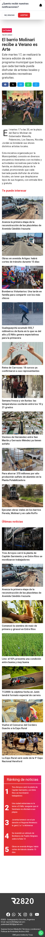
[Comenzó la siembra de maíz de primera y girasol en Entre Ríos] (22, 611)
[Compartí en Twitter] (13, 84)
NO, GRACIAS (9, 15)
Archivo (22, 931)
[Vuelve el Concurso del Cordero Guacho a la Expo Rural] (22, 710)
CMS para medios (19, 935)
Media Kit (17, 929)
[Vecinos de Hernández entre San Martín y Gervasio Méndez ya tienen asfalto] (22, 422)
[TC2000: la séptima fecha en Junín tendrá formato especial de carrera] (22, 677)
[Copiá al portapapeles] (36, 84)
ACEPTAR (24, 15)
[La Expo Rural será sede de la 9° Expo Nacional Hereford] (22, 743)
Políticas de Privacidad (9, 931)
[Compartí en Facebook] (5, 84)
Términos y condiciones (31, 929)
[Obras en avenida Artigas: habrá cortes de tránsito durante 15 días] (22, 244)
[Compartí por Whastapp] (28, 84)
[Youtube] (37, 914)
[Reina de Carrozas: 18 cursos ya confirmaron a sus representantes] (22, 353)
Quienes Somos (7, 929)
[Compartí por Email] (20, 84)
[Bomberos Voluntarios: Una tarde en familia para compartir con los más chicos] (22, 277)
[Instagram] (25, 914)
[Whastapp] (14, 914)
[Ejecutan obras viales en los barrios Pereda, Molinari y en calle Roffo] (22, 495)
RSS (27, 931)
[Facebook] (8, 914)
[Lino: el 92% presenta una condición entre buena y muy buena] (22, 644)
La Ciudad (7, 30)
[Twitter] (20, 914)
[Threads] (31, 914)
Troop (30, 935)
